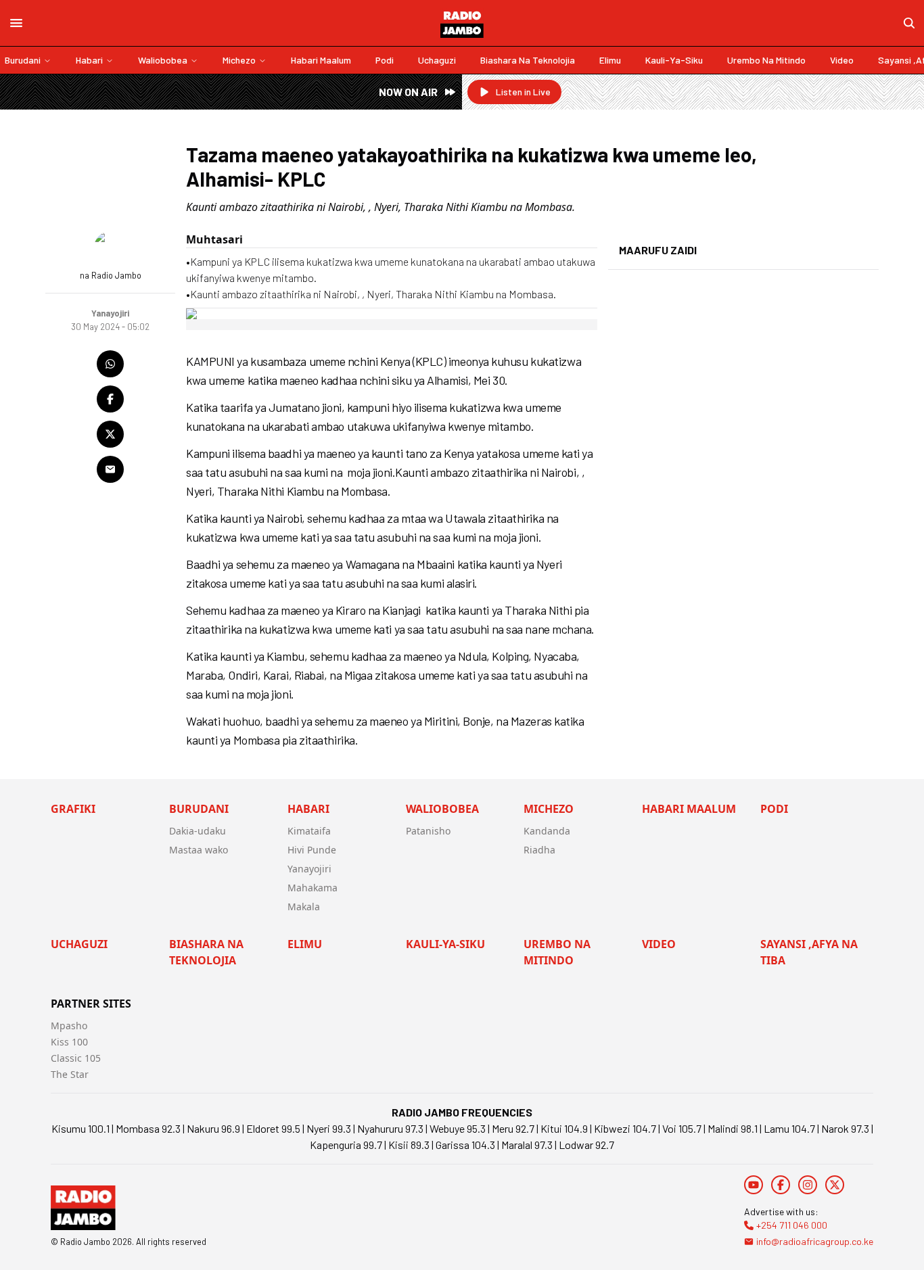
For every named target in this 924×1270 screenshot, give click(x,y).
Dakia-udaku (197, 830)
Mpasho (69, 1025)
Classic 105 (76, 1058)
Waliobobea (162, 60)
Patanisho (428, 830)
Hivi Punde (311, 849)
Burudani (23, 60)
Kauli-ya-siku (674, 60)
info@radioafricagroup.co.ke (814, 1241)
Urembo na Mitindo (766, 60)
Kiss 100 (69, 1041)
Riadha (539, 849)
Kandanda (547, 830)
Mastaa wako (198, 849)
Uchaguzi (437, 60)
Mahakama (312, 887)
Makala (303, 906)
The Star (70, 1074)
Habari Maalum (321, 60)
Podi (384, 60)
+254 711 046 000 (791, 1225)
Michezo (239, 60)
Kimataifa (309, 830)
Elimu (610, 60)
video (842, 60)
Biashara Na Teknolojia (527, 60)
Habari (89, 60)
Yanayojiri (309, 868)
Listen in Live (523, 91)
